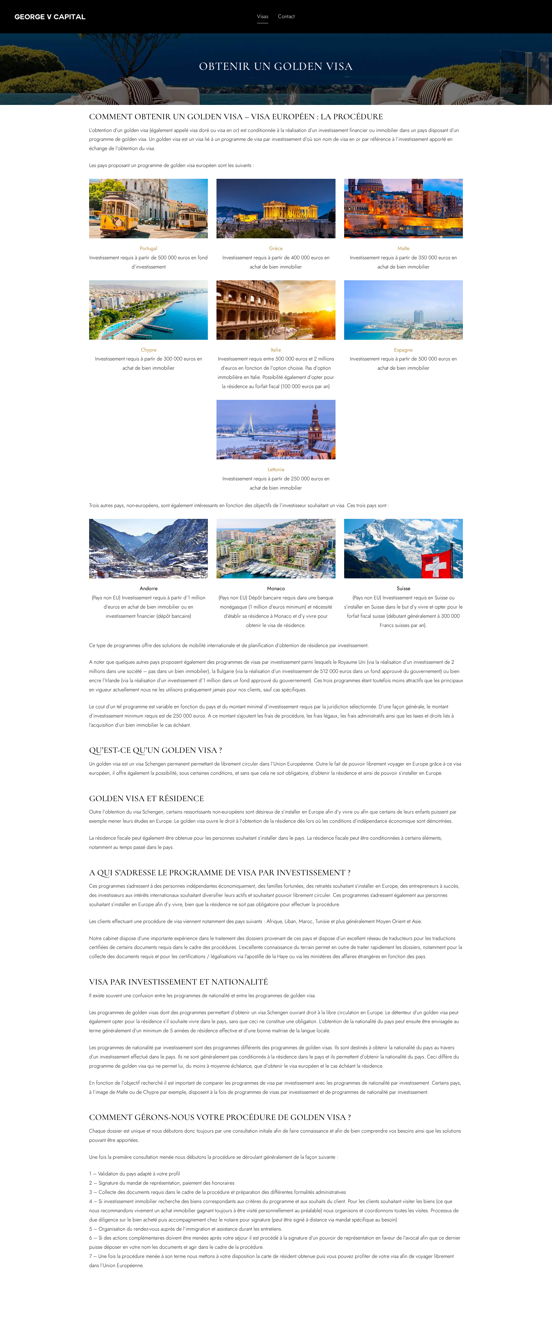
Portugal (148, 248)
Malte (403, 248)
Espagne (403, 350)
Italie (276, 350)
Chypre (148, 350)
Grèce (276, 248)
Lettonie (276, 469)
